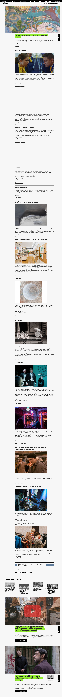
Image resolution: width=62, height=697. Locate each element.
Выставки (22, 1)
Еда (39, 1)
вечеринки (29, 572)
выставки (20, 572)
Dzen (44, 3)
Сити (5, 3)
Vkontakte (42, 3)
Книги (32, 1)
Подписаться (50, 565)
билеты (40, 135)
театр (25, 572)
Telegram (40, 3)
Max (46, 3)
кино (16, 572)
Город (57, 1)
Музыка (48, 1)
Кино (4, 1)
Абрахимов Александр (50, 680)
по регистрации (40, 232)
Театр (12, 1)
